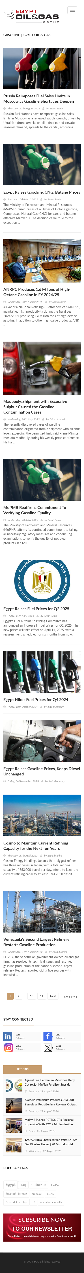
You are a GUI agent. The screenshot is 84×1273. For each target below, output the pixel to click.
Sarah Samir (56, 108)
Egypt (10, 1185)
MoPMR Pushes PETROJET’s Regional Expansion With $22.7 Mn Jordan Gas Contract (49, 1124)
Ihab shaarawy (55, 706)
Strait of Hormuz (16, 1194)
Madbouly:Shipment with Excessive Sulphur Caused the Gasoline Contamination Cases (35, 407)
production (38, 1185)
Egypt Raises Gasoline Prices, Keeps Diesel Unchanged (41, 771)
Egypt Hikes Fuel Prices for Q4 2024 (35, 700)
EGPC (55, 1185)
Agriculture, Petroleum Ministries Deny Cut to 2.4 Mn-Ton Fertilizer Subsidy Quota (50, 1085)
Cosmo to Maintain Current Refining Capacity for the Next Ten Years (35, 846)
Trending (22, 1069)
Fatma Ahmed (57, 419)
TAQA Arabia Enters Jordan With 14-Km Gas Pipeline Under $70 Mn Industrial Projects (51, 1144)
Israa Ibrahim (54, 855)
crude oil (37, 1194)
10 (31, 996)
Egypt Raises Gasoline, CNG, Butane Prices (41, 193)
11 (41, 996)
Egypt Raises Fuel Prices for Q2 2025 (36, 609)
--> (3, 1047)
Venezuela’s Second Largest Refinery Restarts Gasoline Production (36, 942)
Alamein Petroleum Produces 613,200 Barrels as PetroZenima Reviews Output (51, 1102)
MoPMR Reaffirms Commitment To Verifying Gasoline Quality (34, 510)
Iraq (23, 1185)
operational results (51, 1202)
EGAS (50, 1194)
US (33, 1202)
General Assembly (16, 1202)
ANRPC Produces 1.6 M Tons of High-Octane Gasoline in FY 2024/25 (37, 292)
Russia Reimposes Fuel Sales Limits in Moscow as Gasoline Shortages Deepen (38, 99)
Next (53, 996)
